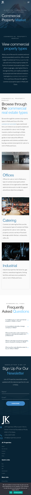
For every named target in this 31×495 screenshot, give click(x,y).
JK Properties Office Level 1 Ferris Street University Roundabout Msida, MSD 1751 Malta (16, 429)
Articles (3, 453)
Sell (2, 468)
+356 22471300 (9, 435)
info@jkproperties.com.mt (12, 438)
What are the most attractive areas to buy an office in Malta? (16, 347)
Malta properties (21, 60)
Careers (3, 451)
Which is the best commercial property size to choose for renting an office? (16, 341)
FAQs (3, 456)
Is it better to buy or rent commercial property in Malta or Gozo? (15, 320)
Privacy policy (18, 492)
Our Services (4, 448)
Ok (11, 492)
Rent (3, 466)
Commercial (4, 471)
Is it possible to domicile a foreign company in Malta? (15, 326)
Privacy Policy (5, 481)
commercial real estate (9, 124)
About (3, 446)
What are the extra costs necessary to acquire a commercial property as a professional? (16, 334)
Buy (3, 463)
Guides (3, 473)
